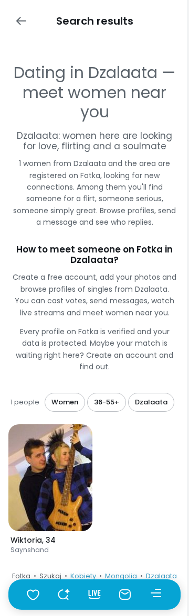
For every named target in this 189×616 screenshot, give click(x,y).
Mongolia (121, 576)
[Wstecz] (21, 20)
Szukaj (50, 576)
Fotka (21, 576)
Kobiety (83, 576)
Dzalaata (161, 576)
